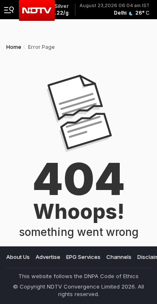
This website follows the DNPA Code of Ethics (78, 276)
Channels (118, 256)
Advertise (48, 256)
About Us (18, 256)
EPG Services (83, 256)
